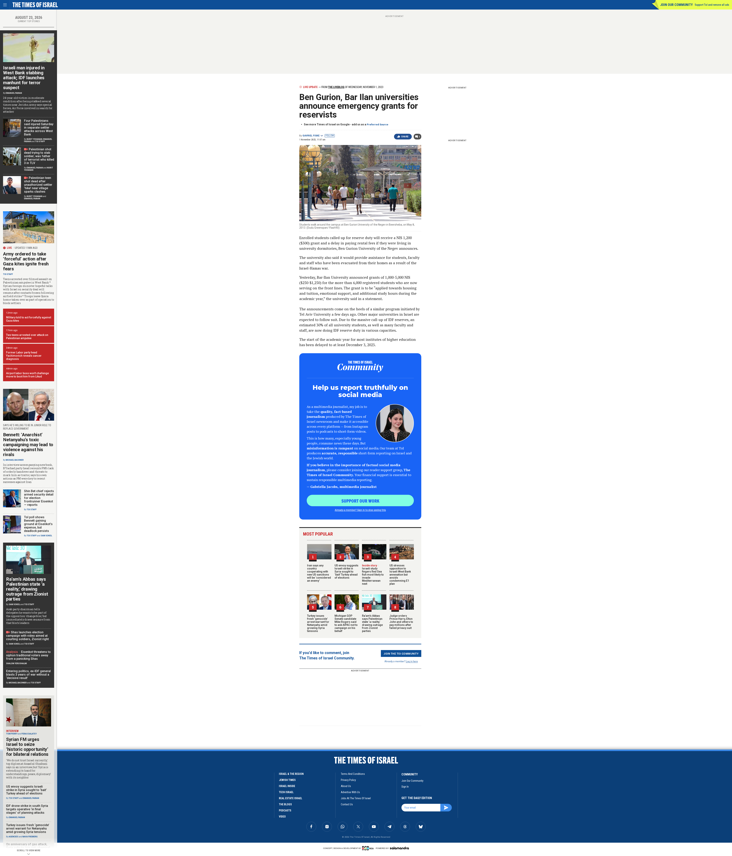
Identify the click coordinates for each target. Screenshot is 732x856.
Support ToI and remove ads (712, 4)
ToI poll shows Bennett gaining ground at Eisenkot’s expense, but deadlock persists (38, 524)
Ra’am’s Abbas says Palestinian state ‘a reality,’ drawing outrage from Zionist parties (372, 623)
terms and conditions (353, 773)
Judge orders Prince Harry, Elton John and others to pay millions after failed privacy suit (401, 621)
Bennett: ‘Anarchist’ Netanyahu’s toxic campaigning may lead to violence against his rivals (28, 444)
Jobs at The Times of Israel (356, 798)
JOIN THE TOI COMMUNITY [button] (401, 653)
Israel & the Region (291, 773)
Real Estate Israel (290, 798)
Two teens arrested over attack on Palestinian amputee (27, 336)
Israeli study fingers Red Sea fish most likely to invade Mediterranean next (373, 574)
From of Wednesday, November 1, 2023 (352, 87)
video (282, 816)
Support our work (360, 501)
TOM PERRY (11, 734)
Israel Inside (287, 786)
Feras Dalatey (29, 734)
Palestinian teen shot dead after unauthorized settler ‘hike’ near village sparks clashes (38, 184)
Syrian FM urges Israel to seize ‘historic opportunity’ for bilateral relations (27, 747)
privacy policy (348, 780)
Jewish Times (287, 780)
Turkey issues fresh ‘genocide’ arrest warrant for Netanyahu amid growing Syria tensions (318, 623)
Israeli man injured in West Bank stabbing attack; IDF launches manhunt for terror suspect (23, 77)
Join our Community (676, 5)
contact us (347, 804)
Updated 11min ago (26, 247)
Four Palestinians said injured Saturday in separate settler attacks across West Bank (38, 127)
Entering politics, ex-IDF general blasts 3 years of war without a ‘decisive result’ (28, 674)
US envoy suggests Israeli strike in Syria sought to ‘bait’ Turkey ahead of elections (346, 571)
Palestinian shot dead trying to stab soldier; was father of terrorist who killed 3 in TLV (39, 156)
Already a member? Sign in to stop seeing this (360, 510)
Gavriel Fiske (311, 135)
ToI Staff (40, 141)
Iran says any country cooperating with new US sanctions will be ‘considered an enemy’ (319, 573)
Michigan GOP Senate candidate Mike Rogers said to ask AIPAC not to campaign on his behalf (346, 623)
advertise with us (350, 792)
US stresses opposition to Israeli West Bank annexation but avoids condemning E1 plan (400, 574)
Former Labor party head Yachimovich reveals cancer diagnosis (24, 355)
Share (405, 136)
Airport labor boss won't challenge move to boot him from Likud (27, 375)
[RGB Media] (368, 848)
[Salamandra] (399, 848)
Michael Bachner (15, 460)
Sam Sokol (46, 536)
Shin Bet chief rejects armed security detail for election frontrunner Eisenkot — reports (39, 498)
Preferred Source (377, 124)
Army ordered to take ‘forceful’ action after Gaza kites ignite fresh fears (26, 261)
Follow (330, 135)
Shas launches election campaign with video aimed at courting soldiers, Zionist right (27, 635)
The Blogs (285, 804)
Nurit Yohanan (34, 139)
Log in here (412, 661)
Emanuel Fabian (14, 93)
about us (346, 786)
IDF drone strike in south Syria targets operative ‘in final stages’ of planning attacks (27, 809)
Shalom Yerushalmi (16, 663)
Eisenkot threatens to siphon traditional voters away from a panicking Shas (28, 655)
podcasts (285, 810)
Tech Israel (286, 792)
